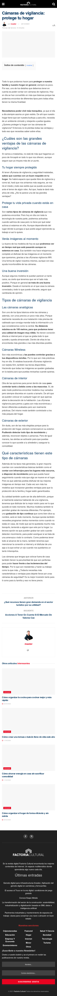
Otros (28, 946)
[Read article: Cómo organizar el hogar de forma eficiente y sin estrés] (28, 797)
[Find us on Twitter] (31, 837)
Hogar (7, 692)
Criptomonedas (10, 931)
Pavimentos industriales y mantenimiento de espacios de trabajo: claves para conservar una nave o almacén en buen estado (28, 915)
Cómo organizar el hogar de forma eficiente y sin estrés (25, 815)
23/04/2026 (7, 704)
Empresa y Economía (10, 940)
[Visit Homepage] (28, 4)
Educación (10, 934)
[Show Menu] (3, 4)
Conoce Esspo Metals (28, 898)
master (13, 24)
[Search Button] (53, 4)
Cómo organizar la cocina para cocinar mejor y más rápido (26, 699)
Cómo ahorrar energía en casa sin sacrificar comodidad (23, 775)
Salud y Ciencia (47, 931)
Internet (28, 938)
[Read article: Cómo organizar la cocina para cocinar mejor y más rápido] (28, 681)
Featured (29, 931)
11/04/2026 (7, 740)
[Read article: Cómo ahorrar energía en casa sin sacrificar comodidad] (28, 758)
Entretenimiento (10, 945)
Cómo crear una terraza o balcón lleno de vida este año (28, 736)
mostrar (29, 65)
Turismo (47, 942)
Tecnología (47, 938)
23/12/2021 (25, 24)
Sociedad (47, 934)
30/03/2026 (7, 820)
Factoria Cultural (20, 991)
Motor (28, 942)
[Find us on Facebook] (25, 836)
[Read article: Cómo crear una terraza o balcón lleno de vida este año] (28, 721)
